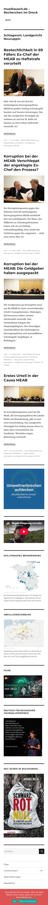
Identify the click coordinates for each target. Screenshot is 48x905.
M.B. (5, 140)
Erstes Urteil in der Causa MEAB (21, 377)
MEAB (16, 146)
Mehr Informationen (28, 901)
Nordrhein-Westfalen (12, 453)
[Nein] (45, 897)
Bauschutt (18, 360)
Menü (8, 20)
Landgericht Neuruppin (24, 253)
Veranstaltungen (12, 877)
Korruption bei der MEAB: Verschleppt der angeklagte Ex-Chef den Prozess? (21, 163)
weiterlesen (9, 133)
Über (6, 864)
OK (14, 901)
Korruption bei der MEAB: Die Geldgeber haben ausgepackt (24, 268)
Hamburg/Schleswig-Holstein (16, 357)
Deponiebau (9, 143)
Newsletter (9, 883)
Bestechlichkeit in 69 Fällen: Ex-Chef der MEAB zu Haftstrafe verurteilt (23, 56)
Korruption (19, 143)
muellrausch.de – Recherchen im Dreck (21, 10)
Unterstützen (11, 870)
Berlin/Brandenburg (29, 140)
